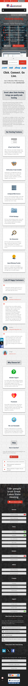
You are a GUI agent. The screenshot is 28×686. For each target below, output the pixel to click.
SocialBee (14, 531)
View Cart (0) (14, 1)
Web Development (14, 521)
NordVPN (14, 535)
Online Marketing (14, 518)
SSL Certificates (14, 539)
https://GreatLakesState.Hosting (12, 627)
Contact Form (14, 604)
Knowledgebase (13, 611)
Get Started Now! (19, 45)
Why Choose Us (13, 587)
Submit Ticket (14, 607)
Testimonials (14, 590)
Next (26, 35)
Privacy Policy (14, 668)
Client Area (21, 1)
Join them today (16, 502)
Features (8, 45)
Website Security (14, 546)
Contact (7, 1)
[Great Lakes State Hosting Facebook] (13, 650)
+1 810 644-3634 (8, 635)
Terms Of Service (14, 660)
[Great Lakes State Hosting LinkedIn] (4, 650)
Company (14, 583)
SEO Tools (14, 542)
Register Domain (14, 556)
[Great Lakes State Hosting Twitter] (8, 650)
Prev (2, 35)
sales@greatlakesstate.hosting (12, 631)
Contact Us (14, 456)
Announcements (14, 594)
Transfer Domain (14, 559)
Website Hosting (14, 514)
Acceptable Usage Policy (14, 664)
